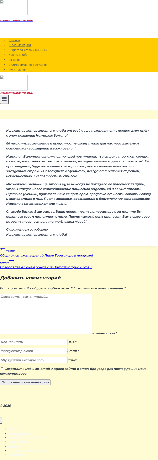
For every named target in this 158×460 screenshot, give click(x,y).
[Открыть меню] (4, 99)
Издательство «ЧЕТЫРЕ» (28, 50)
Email (73, 351)
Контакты (17, 69)
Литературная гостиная (28, 64)
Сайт (72, 360)
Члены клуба (18, 55)
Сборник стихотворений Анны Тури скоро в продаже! (46, 253)
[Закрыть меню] (1, 421)
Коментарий (104, 333)
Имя (71, 342)
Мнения (15, 59)
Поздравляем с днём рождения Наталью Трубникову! (46, 265)
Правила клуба (20, 45)
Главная (14, 40)
